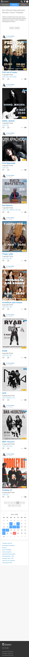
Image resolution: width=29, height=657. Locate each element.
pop (7, 167)
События (14, 4)
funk (11, 76)
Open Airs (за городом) (8, 560)
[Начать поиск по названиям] (21, 1)
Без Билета (7, 205)
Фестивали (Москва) (7, 655)
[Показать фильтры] (24, 1)
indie (4, 76)
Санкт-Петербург (6, 549)
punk (11, 446)
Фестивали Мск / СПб (8, 556)
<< (5, 502)
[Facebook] (5, 648)
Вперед (17, 27)
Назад (11, 27)
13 (9, 505)
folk (16, 209)
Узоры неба (7, 254)
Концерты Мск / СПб (7, 558)
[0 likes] (3, 79)
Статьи (23, 4)
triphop (14, 76)
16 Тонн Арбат (10, 36)
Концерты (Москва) (7, 653)
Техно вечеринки (6, 552)
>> (19, 505)
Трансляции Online (7, 562)
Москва (4, 547)
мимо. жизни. (8, 121)
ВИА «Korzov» (8, 442)
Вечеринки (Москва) (7, 651)
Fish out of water (9, 72)
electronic (12, 209)
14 (13, 505)
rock (7, 76)
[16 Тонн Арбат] (4, 37)
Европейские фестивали (8, 554)
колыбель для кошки (12, 302)
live (13, 397)
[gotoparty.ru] (5, 1)
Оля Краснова (8, 163)
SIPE (4, 393)
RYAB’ (5, 351)
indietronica (9, 397)
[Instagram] (8, 648)
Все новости (5, 4)
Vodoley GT (7, 490)
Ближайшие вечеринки (8, 545)
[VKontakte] (3, 648)
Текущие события (7, 543)
